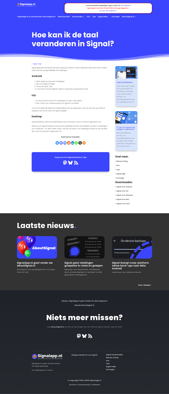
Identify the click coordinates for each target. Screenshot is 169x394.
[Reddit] (68, 143)
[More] (84, 143)
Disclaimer (73, 385)
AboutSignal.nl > (128, 17)
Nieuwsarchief (64, 17)
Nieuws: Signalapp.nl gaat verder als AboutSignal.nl (84, 301)
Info (88, 17)
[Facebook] (65, 143)
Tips (94, 17)
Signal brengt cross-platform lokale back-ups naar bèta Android (130, 265)
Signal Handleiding (124, 82)
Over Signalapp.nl (38, 370)
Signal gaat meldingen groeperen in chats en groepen (83, 264)
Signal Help (102, 17)
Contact (49, 370)
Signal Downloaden (114, 355)
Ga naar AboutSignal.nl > (108, 11)
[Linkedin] (72, 143)
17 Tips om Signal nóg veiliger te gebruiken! (126, 128)
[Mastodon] (61, 143)
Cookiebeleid (95, 385)
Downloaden (77, 17)
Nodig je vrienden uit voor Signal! (84, 355)
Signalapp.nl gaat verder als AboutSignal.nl (35, 264)
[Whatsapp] (76, 143)
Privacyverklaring (83, 385)
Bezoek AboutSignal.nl (84, 305)
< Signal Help (37, 64)
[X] (80, 143)
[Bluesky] (57, 143)
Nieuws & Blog (112, 357)
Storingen (115, 17)
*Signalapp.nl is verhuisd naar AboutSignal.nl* (36, 17)
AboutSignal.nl (126, 5)
